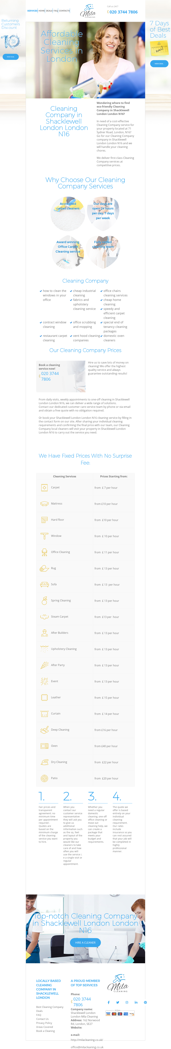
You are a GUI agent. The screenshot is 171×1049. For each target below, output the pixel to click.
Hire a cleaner (85, 942)
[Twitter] (117, 1002)
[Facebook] (108, 1002)
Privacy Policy (44, 1023)
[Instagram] (127, 1002)
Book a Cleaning (45, 1031)
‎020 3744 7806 (50, 376)
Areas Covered (44, 1027)
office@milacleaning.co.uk (87, 1047)
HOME (42, 10)
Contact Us (42, 1019)
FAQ (38, 1015)
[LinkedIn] (136, 1002)
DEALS (49, 10)
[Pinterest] (145, 1002)
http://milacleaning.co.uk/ (87, 1040)
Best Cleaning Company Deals (49, 1009)
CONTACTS (64, 10)
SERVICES (32, 10)
